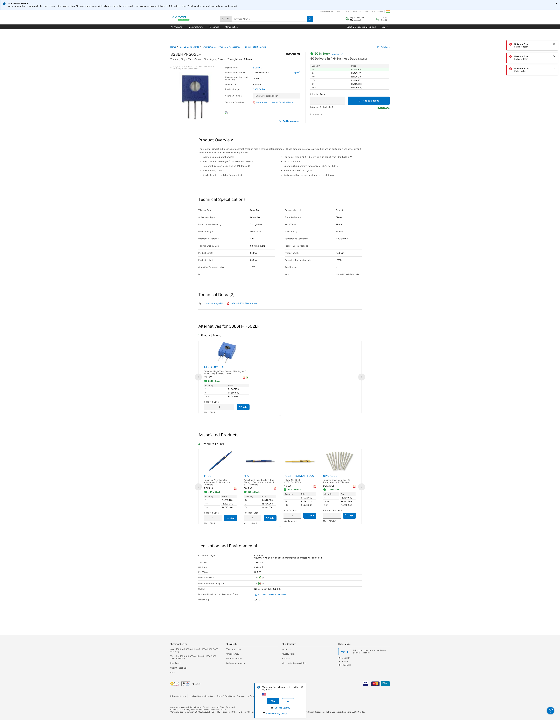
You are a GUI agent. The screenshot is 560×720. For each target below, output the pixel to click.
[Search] (310, 19)
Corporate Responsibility (294, 663)
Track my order (233, 649)
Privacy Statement (178, 696)
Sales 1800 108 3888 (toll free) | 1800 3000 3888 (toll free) (194, 650)
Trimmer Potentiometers (254, 47)
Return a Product (234, 658)
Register (360, 17)
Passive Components (189, 47)
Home (173, 47)
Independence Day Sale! (330, 11)
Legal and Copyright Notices (202, 696)
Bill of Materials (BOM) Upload (361, 27)
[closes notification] (556, 3)
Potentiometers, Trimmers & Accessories (221, 47)
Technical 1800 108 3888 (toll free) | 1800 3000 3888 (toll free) (193, 657)
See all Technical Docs (282, 102)
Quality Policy (288, 654)
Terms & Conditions (226, 696)
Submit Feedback (178, 668)
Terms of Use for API (246, 696)
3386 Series (259, 89)
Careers (286, 658)
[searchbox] (269, 19)
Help (366, 11)
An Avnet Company (179, 707)
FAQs (172, 672)
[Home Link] (181, 18)
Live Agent (175, 663)
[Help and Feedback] (550, 710)
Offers (346, 11)
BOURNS (257, 68)
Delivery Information (235, 663)
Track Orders (377, 11)
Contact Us (356, 11)
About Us (286, 649)
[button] (177, 26)
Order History (232, 654)
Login (352, 17)
